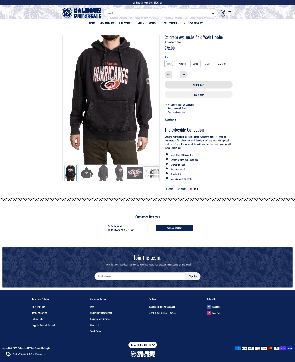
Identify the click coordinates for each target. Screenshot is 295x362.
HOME (92, 23)
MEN (140, 23)
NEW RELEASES (107, 23)
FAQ (92, 306)
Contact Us (95, 325)
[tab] (172, 120)
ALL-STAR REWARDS (193, 23)
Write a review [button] (174, 228)
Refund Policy (38, 319)
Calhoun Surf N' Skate (173, 42)
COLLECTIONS (170, 23)
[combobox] (156, 13)
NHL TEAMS (124, 23)
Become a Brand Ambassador (162, 306)
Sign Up (193, 276)
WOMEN (152, 23)
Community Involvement (101, 313)
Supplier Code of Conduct (43, 325)
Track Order (95, 331)
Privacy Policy (38, 306)
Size (166, 57)
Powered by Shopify (42, 348)
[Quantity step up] (184, 74)
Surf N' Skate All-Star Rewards (162, 313)
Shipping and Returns (100, 319)
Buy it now (198, 95)
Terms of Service (39, 313)
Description (170, 119)
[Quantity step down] (168, 74)
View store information (176, 112)
